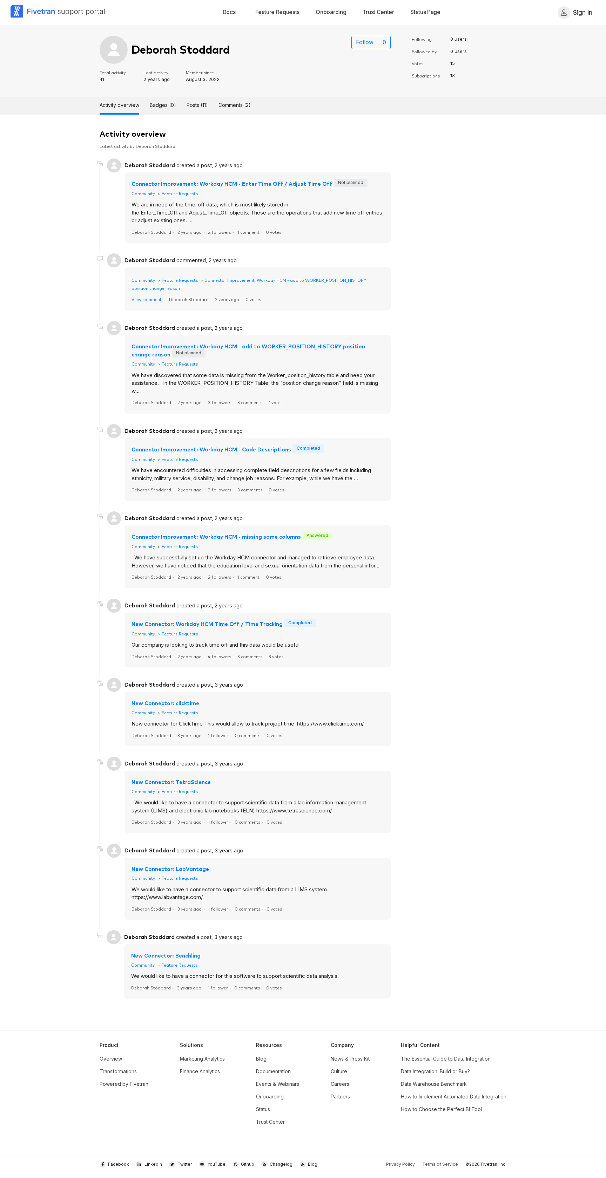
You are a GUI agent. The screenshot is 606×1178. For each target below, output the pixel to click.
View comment (147, 299)
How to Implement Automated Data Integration (453, 1096)
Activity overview (119, 105)
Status (263, 1109)
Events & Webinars (277, 1084)
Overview (111, 1059)
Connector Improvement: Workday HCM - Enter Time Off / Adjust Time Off (233, 183)
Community (143, 193)
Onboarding (270, 1096)
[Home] (58, 12)
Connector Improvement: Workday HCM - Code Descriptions (211, 449)
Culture (339, 1071)
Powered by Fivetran (124, 1084)
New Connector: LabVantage (170, 868)
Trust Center (270, 1122)
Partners (340, 1096)
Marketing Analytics (202, 1059)
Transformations (118, 1071)
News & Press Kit (350, 1059)
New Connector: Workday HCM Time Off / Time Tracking (207, 623)
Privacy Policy (400, 1164)
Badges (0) (163, 105)
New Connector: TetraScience (171, 781)
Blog (261, 1059)
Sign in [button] (582, 12)
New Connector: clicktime (165, 703)
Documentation (273, 1071)
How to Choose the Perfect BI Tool (441, 1109)
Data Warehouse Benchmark (434, 1084)
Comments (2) (234, 105)
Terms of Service (440, 1164)
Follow (364, 42)
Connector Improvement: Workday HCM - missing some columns (216, 536)
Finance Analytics (200, 1071)
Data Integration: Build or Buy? (435, 1071)
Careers (340, 1084)
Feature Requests (180, 193)
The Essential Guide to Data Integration (446, 1059)
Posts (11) (197, 105)
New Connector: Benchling (166, 955)
